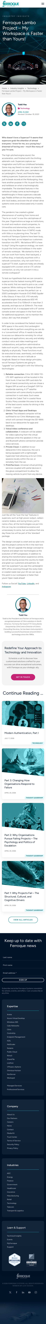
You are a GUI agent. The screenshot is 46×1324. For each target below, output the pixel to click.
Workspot (11, 1078)
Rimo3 (9, 1056)
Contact (10, 1129)
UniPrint (10, 1063)
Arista (9, 1014)
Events (10, 1239)
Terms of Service (14, 1141)
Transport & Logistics (15, 1211)
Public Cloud (12, 1052)
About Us (11, 1114)
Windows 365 (12, 1022)
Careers (10, 1122)
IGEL (9, 1041)
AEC (9, 1173)
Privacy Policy (12, 1148)
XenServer (11, 1074)
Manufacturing (13, 1196)
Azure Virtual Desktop (16, 1018)
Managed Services (14, 1086)
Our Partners (12, 1118)
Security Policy (13, 1144)
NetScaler (11, 1044)
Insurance (11, 1192)
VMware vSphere (14, 1067)
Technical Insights (14, 1236)
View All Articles (23, 920)
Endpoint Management (16, 1037)
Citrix (9, 1029)
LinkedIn (30, 583)
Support (10, 1247)
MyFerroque (12, 1243)
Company (12, 1106)
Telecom (10, 1207)
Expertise (12, 1006)
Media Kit (10, 1133)
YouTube (22, 583)
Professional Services (15, 1089)
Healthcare (11, 1188)
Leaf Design (27, 1286)
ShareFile (11, 1059)
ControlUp (11, 1033)
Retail (9, 1199)
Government (12, 1184)
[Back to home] (10, 4)
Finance (10, 1181)
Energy (10, 1177)
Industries (12, 1165)
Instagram (6, 586)
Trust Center (12, 1137)
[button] (43, 4)
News (9, 1126)
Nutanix (10, 1048)
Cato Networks (13, 1026)
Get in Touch (23, 677)
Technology (25, 108)
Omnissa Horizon (14, 1070)
